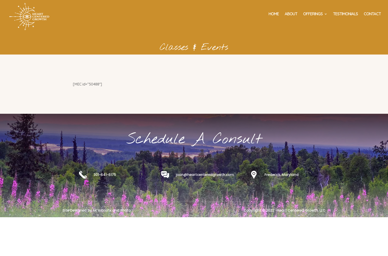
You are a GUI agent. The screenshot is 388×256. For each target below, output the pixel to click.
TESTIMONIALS (345, 14)
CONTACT (372, 14)
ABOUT (291, 14)
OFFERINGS (313, 14)
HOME (274, 14)
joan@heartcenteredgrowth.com (205, 174)
